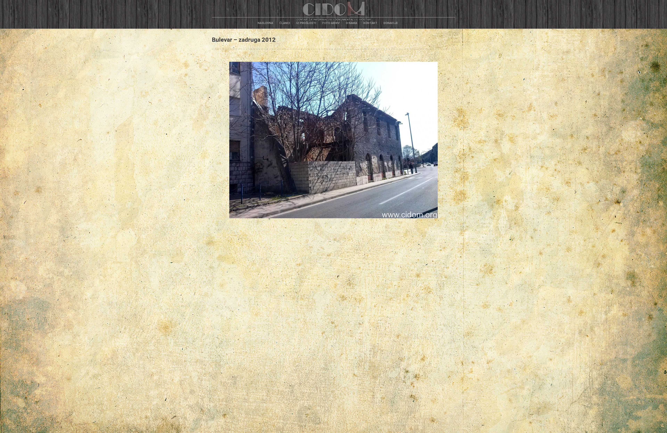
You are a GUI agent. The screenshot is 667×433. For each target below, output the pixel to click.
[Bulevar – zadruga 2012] (333, 140)
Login (407, 23)
